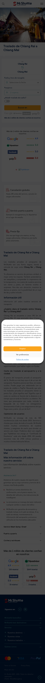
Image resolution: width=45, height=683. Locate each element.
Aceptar (22, 349)
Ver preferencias (22, 355)
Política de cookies (22, 359)
